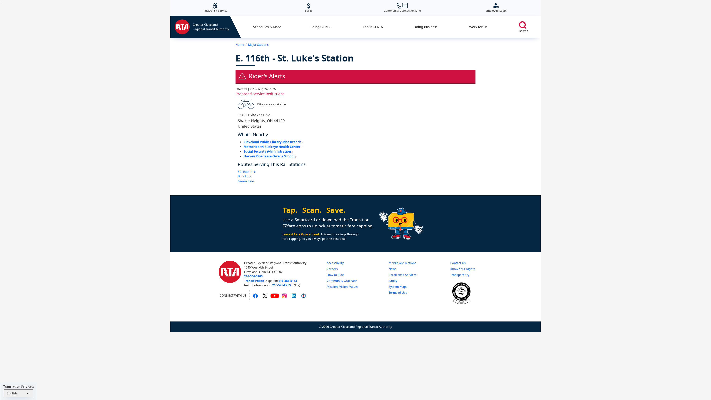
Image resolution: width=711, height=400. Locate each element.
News (392, 269)
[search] (522, 25)
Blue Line (244, 176)
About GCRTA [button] (373, 27)
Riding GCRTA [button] (320, 27)
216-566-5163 (287, 281)
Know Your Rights (462, 269)
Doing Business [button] (425, 27)
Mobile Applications (402, 263)
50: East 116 (247, 171)
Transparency (459, 275)
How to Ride (335, 275)
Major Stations (258, 45)
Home (240, 45)
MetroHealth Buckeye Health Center (272, 147)
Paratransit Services (403, 275)
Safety (393, 281)
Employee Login (496, 7)
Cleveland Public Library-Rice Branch (272, 142)
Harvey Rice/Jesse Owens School (269, 156)
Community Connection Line (402, 7)
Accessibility (335, 263)
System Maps (398, 287)
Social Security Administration (267, 151)
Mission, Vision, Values (342, 287)
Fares (308, 7)
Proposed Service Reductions (260, 93)
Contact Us (458, 263)
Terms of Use (398, 293)
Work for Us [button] (478, 27)
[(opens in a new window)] (255, 295)
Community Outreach (342, 281)
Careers (332, 269)
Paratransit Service (215, 7)
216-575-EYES (281, 285)
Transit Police (254, 281)
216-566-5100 (253, 276)
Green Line (246, 181)
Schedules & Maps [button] (267, 27)
